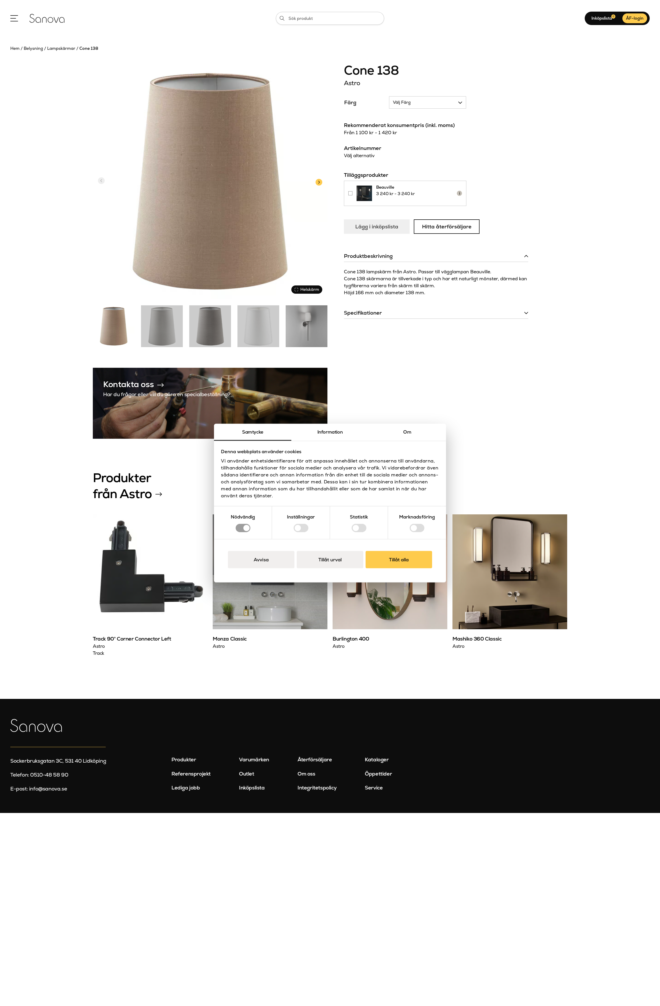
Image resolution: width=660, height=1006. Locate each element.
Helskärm (309, 289)
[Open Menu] (14, 18)
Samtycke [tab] (252, 432)
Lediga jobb (185, 787)
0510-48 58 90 (49, 774)
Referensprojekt (191, 773)
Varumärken (254, 759)
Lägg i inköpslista (376, 226)
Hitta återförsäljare (447, 226)
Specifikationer (363, 312)
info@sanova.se (48, 788)
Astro (352, 83)
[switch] (301, 528)
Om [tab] (407, 432)
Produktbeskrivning (368, 256)
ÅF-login (635, 18)
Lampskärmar (61, 48)
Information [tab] (330, 432)
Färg (350, 102)
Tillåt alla (399, 559)
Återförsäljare (315, 759)
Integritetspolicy (317, 787)
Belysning (33, 48)
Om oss (306, 773)
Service (374, 787)
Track (98, 653)
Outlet (246, 773)
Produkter (183, 759)
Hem (15, 48)
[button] (318, 181)
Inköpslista (252, 787)
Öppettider (378, 773)
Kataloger (377, 759)
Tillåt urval (330, 559)
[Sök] (282, 18)
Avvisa (261, 559)
